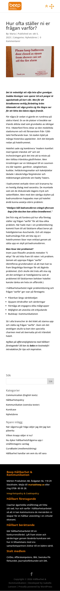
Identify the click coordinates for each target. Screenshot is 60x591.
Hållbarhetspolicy (15, 399)
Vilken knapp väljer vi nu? (19, 435)
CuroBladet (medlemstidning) (21, 448)
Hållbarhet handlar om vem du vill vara (26, 453)
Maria (13, 33)
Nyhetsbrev (31, 37)
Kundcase (11, 409)
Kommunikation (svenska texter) (22, 404)
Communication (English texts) (21, 395)
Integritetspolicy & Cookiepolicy (23, 493)
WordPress (46, 586)
